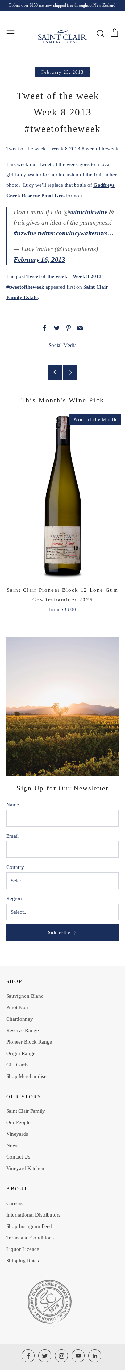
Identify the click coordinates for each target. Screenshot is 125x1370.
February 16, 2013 (39, 259)
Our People (18, 1122)
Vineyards (17, 1134)
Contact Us (18, 1157)
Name (12, 804)
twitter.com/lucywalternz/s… (76, 233)
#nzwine (25, 233)
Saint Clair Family (25, 1111)
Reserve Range (22, 1030)
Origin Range (20, 1053)
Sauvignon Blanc (24, 996)
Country (15, 867)
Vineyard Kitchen (25, 1168)
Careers (14, 1203)
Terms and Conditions (30, 1237)
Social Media (63, 345)
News (12, 1145)
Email (12, 836)
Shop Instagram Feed (29, 1226)
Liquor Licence (22, 1249)
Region (14, 898)
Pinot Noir (17, 1007)
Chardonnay (19, 1019)
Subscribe (59, 932)
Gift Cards (17, 1065)
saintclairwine (88, 212)
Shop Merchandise (26, 1076)
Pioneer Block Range (29, 1042)
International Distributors (33, 1215)
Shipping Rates (22, 1260)
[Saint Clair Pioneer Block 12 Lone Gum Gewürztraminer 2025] (62, 496)
